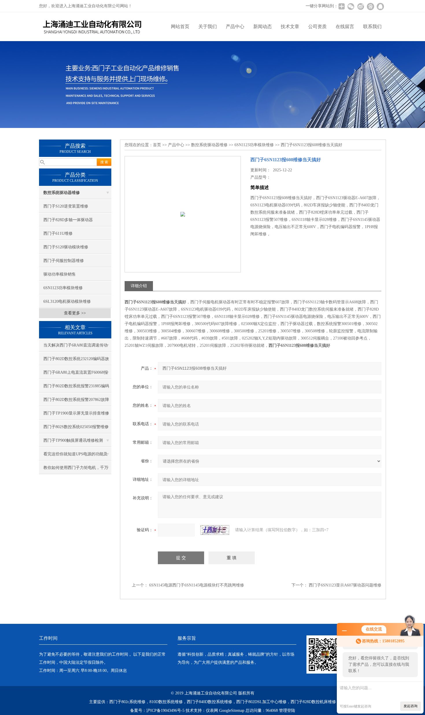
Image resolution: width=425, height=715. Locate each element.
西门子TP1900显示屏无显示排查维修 (76, 413)
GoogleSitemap (231, 710)
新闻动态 (262, 26)
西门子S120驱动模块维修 (65, 247)
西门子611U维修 (58, 233)
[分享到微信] (351, 6)
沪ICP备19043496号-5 (165, 710)
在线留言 (345, 26)
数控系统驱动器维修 (209, 145)
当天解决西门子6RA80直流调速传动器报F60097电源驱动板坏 (75, 347)
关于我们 (207, 26)
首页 (157, 145)
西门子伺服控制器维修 (63, 260)
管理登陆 (287, 710)
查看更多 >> (75, 313)
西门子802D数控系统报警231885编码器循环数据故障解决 (76, 388)
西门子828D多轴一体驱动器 (68, 220)
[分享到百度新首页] (370, 6)
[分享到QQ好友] (380, 6)
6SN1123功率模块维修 (63, 288)
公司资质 (317, 26)
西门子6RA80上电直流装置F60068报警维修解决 (75, 374)
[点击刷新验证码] (214, 530)
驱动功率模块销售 (59, 274)
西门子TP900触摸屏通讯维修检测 (73, 440)
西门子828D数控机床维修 (313, 702)
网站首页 (180, 26)
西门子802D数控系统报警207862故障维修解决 (76, 401)
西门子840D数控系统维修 (209, 702)
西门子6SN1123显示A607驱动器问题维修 (345, 585)
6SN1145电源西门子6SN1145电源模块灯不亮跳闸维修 (196, 585)
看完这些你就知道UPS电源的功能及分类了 (75, 456)
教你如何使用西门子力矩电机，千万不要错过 (75, 469)
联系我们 (372, 26)
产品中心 (235, 26)
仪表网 (212, 710)
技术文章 (290, 26)
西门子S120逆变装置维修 (65, 206)
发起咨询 (410, 706)
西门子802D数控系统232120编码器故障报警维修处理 (76, 361)
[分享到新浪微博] (360, 6)
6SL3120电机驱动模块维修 (67, 301)
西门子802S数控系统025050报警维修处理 (75, 429)
